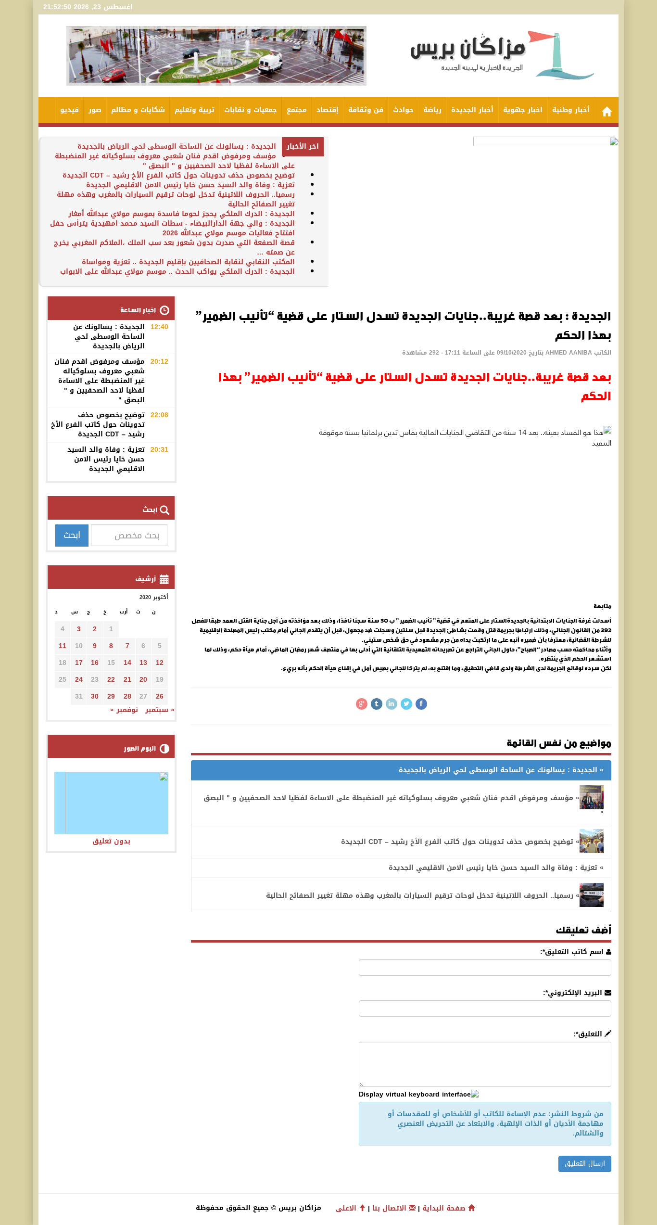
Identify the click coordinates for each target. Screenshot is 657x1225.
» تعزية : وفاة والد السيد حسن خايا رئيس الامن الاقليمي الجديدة (496, 867)
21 (127, 679)
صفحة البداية (445, 1208)
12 (160, 662)
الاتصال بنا (390, 1208)
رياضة (432, 109)
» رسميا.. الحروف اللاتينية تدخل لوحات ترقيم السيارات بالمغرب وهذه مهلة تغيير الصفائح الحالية (423, 895)
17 (79, 662)
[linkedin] (391, 704)
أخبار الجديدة (472, 109)
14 (127, 662)
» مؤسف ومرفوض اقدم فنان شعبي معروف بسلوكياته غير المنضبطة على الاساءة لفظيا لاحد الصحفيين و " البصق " (403, 805)
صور (94, 109)
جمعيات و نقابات (250, 109)
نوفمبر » (124, 709)
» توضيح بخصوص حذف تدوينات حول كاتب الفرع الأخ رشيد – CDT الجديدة (460, 841)
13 (143, 662)
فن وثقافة (365, 109)
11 (62, 645)
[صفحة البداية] (606, 110)
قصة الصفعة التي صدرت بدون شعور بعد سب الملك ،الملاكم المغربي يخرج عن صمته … (174, 247)
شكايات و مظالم (138, 109)
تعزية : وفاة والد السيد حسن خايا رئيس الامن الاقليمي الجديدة (190, 185)
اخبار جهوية (523, 109)
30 (95, 696)
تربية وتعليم (195, 109)
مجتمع (297, 109)
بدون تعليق (111, 841)
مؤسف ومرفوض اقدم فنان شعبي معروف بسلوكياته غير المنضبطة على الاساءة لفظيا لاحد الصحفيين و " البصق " (175, 161)
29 (111, 696)
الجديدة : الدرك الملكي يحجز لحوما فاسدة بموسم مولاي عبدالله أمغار (181, 213)
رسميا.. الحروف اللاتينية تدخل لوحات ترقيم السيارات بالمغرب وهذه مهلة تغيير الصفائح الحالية (176, 199)
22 (111, 679)
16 (95, 662)
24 (79, 679)
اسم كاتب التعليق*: (573, 952)
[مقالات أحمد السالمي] (610, 415)
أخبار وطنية (571, 109)
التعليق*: (589, 1034)
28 (127, 696)
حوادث (403, 109)
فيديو (69, 109)
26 (160, 696)
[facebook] (421, 704)
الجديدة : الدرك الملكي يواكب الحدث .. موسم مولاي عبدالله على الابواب (177, 271)
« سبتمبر (160, 709)
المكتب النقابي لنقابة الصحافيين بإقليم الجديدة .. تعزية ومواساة (188, 261)
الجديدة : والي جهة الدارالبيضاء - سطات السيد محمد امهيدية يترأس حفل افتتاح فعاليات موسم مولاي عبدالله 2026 (172, 228)
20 (143, 679)
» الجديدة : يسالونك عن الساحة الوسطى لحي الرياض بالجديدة (501, 770)
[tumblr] (376, 704)
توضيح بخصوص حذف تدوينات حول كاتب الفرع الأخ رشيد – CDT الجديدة (179, 175)
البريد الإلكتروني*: (574, 993)
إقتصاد (327, 109)
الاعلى (347, 1208)
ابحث (71, 535)
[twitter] (406, 704)
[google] (361, 704)
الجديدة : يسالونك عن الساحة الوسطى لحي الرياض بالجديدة (176, 146)
